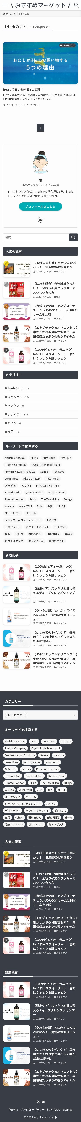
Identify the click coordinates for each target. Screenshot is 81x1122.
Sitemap (68, 1109)
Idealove (59, 471)
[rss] (38, 1102)
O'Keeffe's (10, 485)
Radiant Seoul (56, 492)
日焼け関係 (52, 534)
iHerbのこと (18, 388)
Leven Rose (11, 478)
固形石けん (34, 534)
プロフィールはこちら (40, 206)
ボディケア (18, 414)
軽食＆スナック (14, 541)
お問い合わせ (53, 1109)
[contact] (40, 220)
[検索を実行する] (73, 237)
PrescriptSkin (12, 492)
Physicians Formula (47, 485)
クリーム (31, 513)
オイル (62, 506)
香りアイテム (36, 541)
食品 (14, 431)
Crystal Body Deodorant (45, 464)
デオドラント (13, 527)
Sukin (33, 499)
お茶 (50, 506)
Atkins (34, 458)
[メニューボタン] (4, 5)
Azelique (66, 458)
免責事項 (13, 1109)
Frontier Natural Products (20, 471)
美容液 (68, 534)
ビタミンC (60, 527)
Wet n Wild (25, 506)
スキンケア (18, 397)
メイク (14, 423)
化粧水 (19, 534)
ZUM (39, 506)
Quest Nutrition (34, 492)
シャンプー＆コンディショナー (23, 520)
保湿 (7, 534)
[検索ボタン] (76, 5)
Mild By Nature (31, 478)
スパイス (51, 520)
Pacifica (26, 485)
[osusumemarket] (41, 5)
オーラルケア (13, 513)
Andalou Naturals (15, 458)
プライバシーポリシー (32, 1109)
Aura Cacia (49, 458)
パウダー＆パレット (37, 527)
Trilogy (68, 499)
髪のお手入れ (56, 541)
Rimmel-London (14, 499)
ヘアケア (16, 405)
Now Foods (52, 478)
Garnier (44, 471)
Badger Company (15, 464)
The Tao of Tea (50, 499)
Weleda (9, 506)
